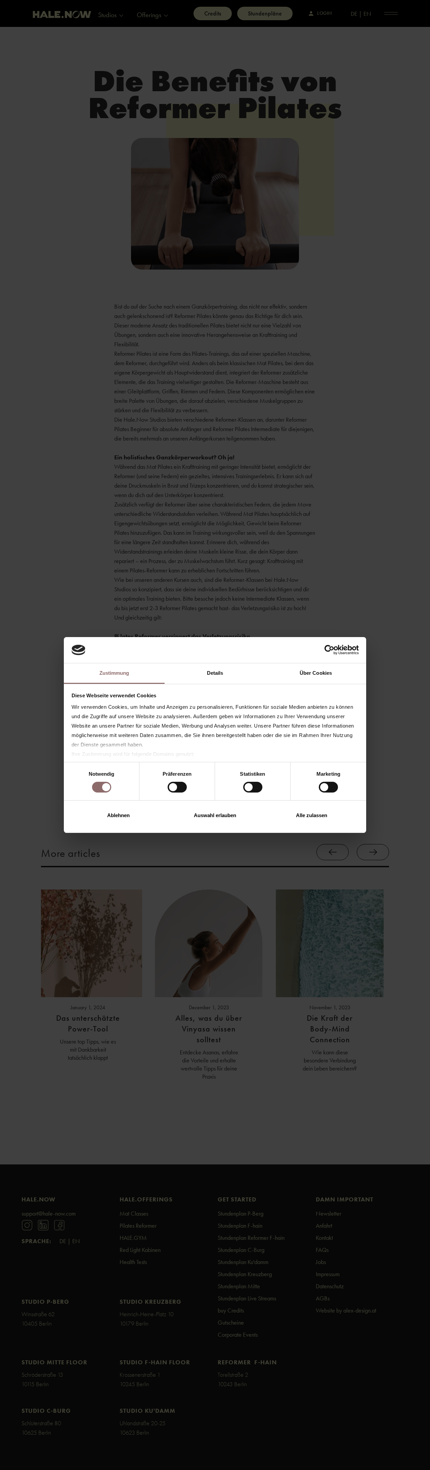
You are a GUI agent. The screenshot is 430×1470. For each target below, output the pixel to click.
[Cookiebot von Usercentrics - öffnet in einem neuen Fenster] (329, 650)
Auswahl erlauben (215, 815)
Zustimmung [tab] (114, 673)
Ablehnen (118, 815)
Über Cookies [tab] (316, 673)
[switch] (177, 787)
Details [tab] (215, 673)
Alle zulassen (311, 815)
